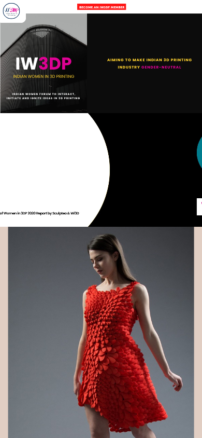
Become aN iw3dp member (101, 7)
